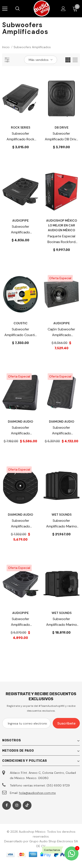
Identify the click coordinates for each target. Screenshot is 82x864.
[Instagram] (16, 805)
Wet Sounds (62, 515)
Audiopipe (20, 220)
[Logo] (41, 8)
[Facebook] (6, 805)
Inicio (6, 47)
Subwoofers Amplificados (32, 47)
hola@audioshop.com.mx (37, 793)
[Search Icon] (21, 9)
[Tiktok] (27, 805)
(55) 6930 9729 (58, 785)
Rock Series (20, 127)
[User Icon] (63, 8)
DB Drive (61, 127)
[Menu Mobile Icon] (4, 8)
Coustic (21, 323)
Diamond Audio (20, 421)
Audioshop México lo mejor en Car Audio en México (61, 225)
